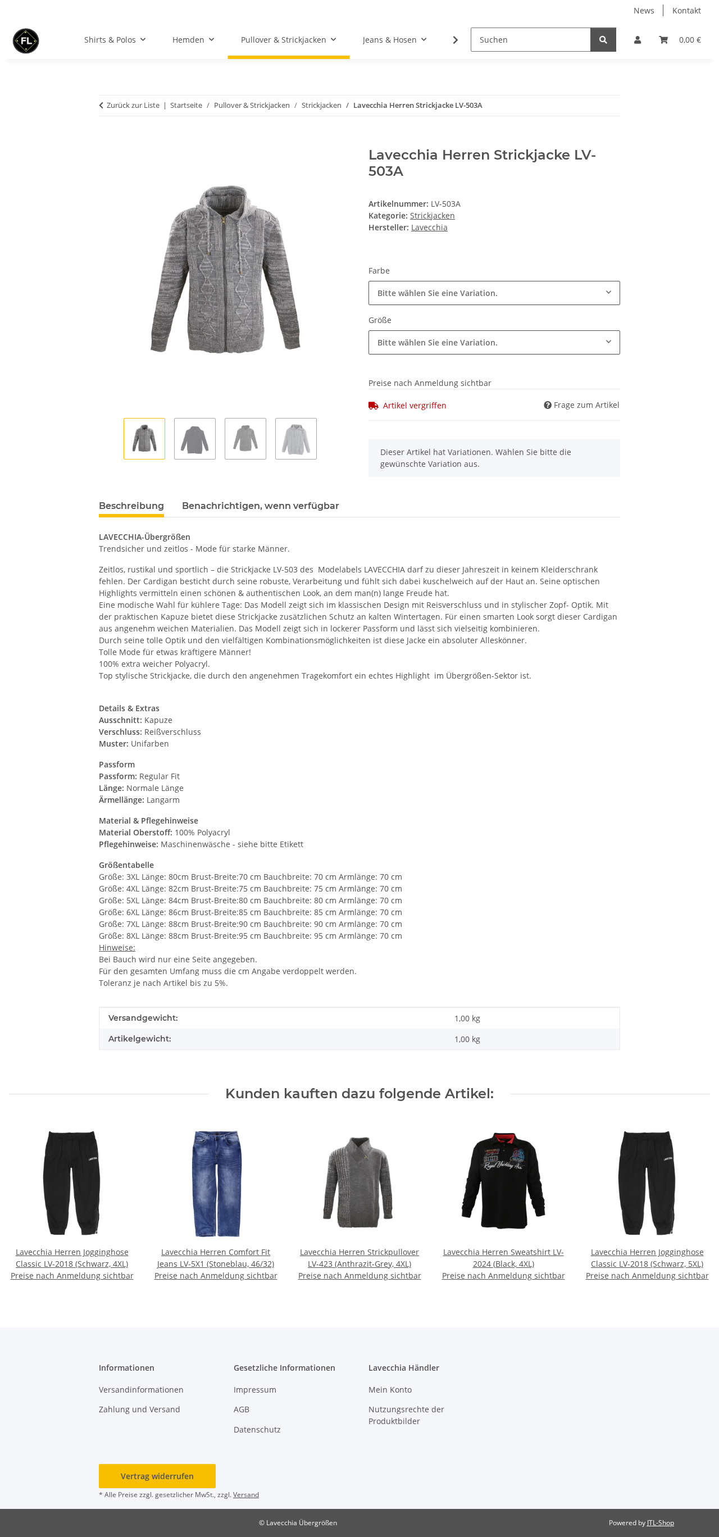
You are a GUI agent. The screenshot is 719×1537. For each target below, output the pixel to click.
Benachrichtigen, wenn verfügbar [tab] (260, 506)
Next (691, 1201)
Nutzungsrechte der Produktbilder (406, 1415)
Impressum (255, 1389)
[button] (637, 39)
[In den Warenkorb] (108, 141)
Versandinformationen (141, 1389)
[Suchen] (603, 40)
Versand (246, 1494)
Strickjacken (432, 215)
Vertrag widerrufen (157, 1476)
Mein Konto (390, 1389)
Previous (28, 1201)
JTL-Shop (660, 1522)
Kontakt (686, 10)
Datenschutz (257, 1429)
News (644, 10)
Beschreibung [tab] (131, 506)
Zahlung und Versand (139, 1409)
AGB (241, 1409)
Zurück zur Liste (133, 105)
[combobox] (494, 293)
